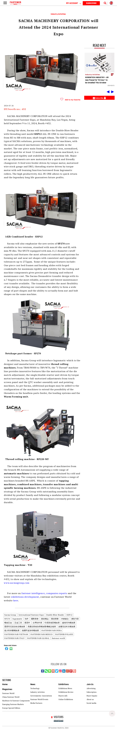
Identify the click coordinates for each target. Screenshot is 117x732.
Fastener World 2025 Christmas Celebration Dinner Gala (59, 3)
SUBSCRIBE (91, 3)
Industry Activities (37, 692)
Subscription (91, 692)
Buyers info (62, 696)
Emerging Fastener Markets (13, 704)
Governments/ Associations (41, 696)
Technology (35, 688)
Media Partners (36, 703)
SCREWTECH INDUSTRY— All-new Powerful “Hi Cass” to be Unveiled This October (97, 80)
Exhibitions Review (65, 692)
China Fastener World (10, 697)
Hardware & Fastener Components (16, 700)
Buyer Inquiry (92, 696)
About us (90, 699)
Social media (91, 703)
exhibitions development (25, 596)
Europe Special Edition (11, 708)
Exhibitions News (65, 688)
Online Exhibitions (65, 699)
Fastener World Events (39, 699)
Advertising (91, 688)
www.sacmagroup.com (16, 582)
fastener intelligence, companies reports (44, 593)
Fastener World (8, 693)
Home (5, 684)
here (15, 600)
